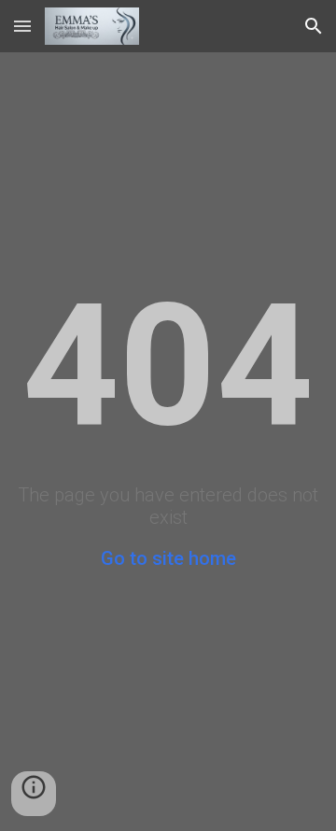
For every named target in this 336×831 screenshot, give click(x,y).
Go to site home (168, 558)
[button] (22, 25)
